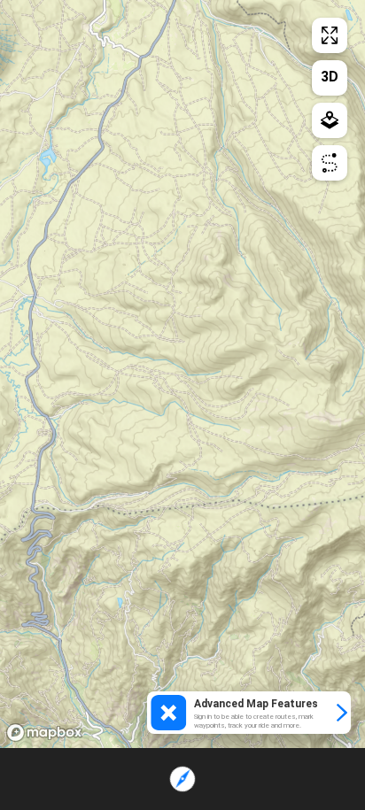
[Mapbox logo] (44, 732)
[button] (249, 712)
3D (329, 76)
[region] (182, 374)
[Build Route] (329, 163)
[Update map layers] (329, 120)
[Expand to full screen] (329, 35)
